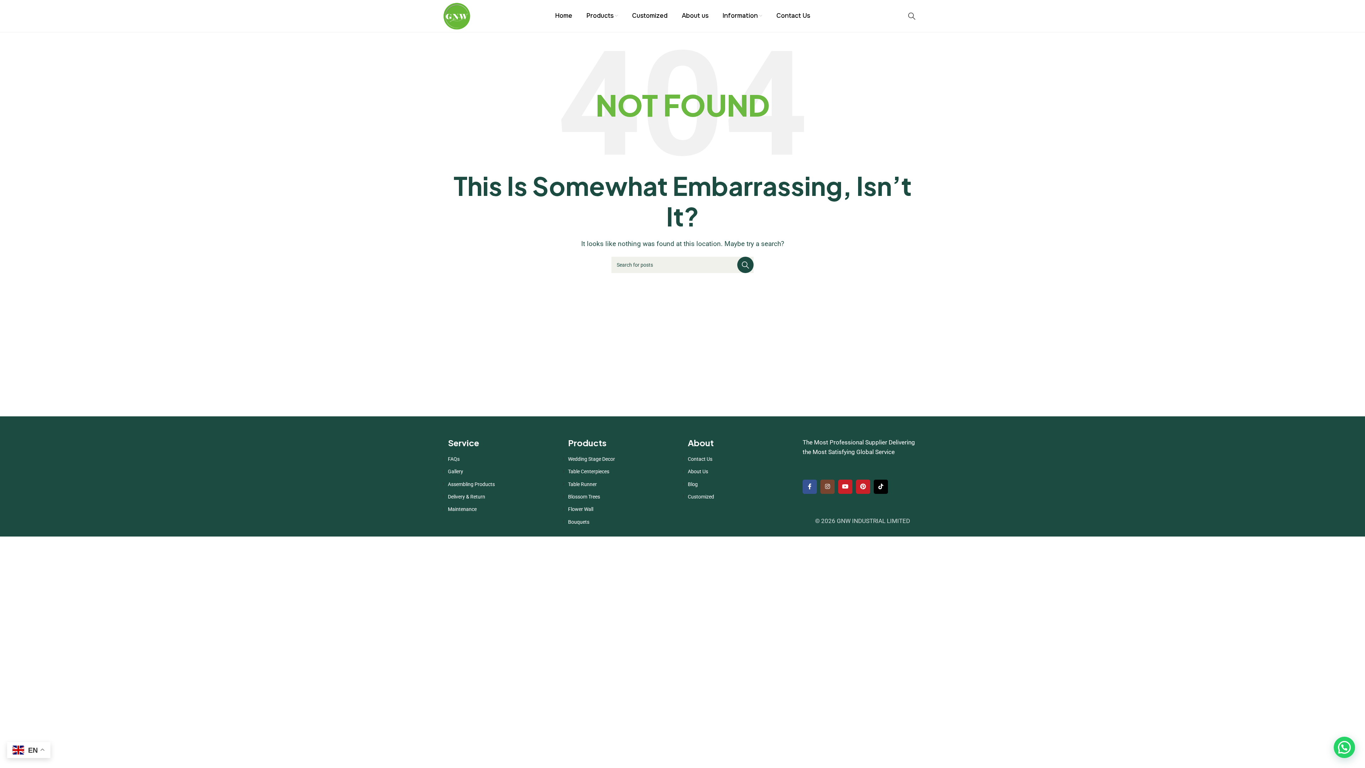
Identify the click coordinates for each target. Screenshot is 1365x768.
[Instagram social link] (827, 487)
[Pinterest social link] (863, 487)
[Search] (912, 16)
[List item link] (503, 459)
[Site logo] (457, 15)
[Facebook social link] (810, 487)
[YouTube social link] (845, 487)
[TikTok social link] (881, 487)
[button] (1344, 747)
